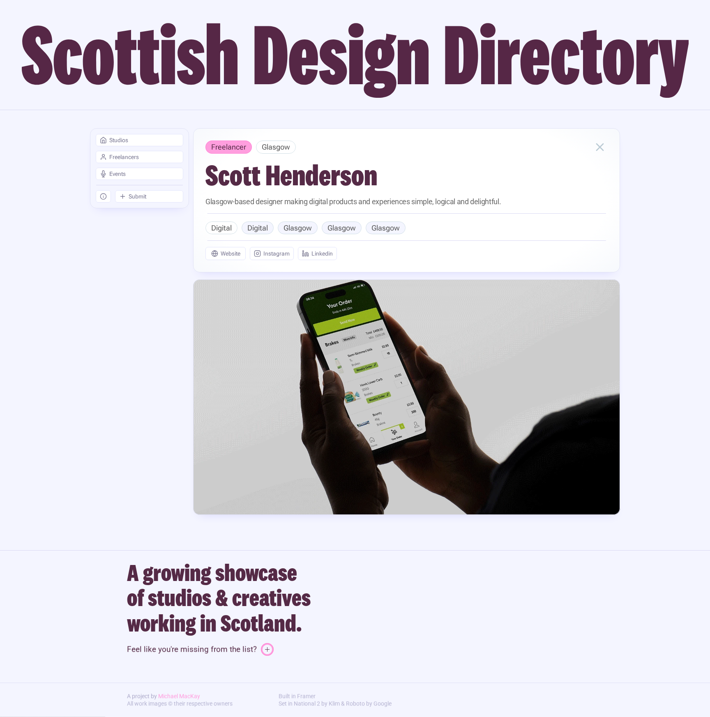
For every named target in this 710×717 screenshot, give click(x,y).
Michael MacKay (179, 696)
